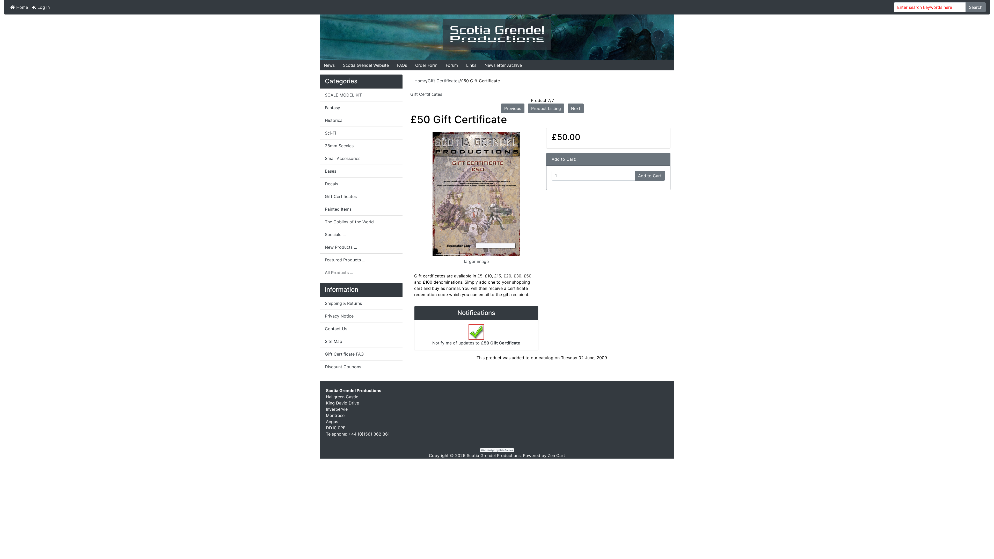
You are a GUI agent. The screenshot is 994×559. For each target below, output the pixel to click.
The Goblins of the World (349, 221)
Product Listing (546, 108)
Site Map (333, 341)
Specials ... (335, 234)
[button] (978, 544)
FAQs (402, 65)
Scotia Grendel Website (366, 65)
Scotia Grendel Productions (494, 455)
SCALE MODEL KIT (343, 95)
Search (975, 7)
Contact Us (336, 328)
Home (21, 7)
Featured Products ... (345, 259)
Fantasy (332, 107)
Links (471, 65)
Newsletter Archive (503, 65)
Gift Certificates (443, 80)
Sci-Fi (330, 133)
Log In (43, 7)
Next (575, 108)
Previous (512, 108)
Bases (330, 171)
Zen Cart (556, 455)
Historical (334, 120)
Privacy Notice (339, 316)
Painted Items (338, 209)
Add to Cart (650, 175)
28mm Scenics (339, 145)
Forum (452, 65)
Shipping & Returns (343, 303)
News (329, 65)
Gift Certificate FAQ (344, 354)
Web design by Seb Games (497, 450)
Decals (331, 183)
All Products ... (339, 272)
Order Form (426, 65)
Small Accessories (342, 158)
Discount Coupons (343, 366)
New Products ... (341, 247)
